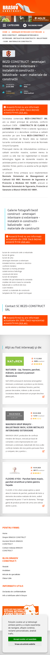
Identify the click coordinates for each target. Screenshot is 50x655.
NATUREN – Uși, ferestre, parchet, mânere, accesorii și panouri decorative (23, 372)
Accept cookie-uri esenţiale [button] (24, 639)
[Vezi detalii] (43, 396)
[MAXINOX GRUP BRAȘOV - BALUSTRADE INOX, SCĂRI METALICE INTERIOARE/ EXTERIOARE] (15, 415)
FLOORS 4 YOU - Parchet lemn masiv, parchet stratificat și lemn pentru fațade (25, 481)
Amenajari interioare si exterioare (27, 32)
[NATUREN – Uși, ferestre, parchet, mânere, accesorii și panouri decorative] (15, 361)
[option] (25, 19)
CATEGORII (13, 25)
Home (4, 32)
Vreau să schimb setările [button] (25, 644)
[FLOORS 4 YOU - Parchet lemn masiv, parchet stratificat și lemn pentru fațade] (15, 470)
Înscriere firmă (35, 25)
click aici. (23, 112)
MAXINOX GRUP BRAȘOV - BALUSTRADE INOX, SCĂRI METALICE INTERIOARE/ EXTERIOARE (25, 427)
